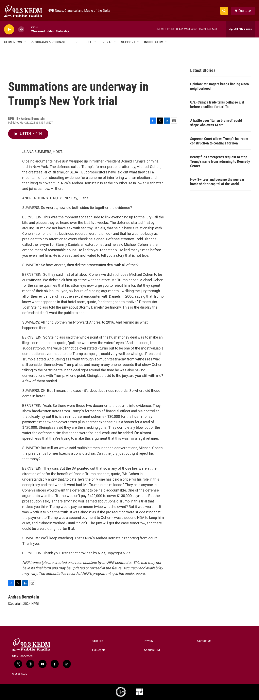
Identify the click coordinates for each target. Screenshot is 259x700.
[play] (9, 29)
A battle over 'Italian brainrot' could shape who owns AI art (216, 122)
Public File (97, 640)
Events (107, 42)
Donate (244, 11)
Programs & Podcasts (49, 42)
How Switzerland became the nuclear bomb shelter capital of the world (217, 181)
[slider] (27, 29)
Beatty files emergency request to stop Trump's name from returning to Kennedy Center (220, 161)
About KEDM (152, 650)
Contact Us (204, 640)
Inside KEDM (153, 42)
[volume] (21, 29)
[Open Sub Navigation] (25, 42)
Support (128, 42)
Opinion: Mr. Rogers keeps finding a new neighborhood (219, 86)
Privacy (148, 640)
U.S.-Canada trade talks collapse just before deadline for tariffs (217, 104)
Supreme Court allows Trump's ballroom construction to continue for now (219, 141)
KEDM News (13, 42)
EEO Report (98, 650)
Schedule (84, 42)
